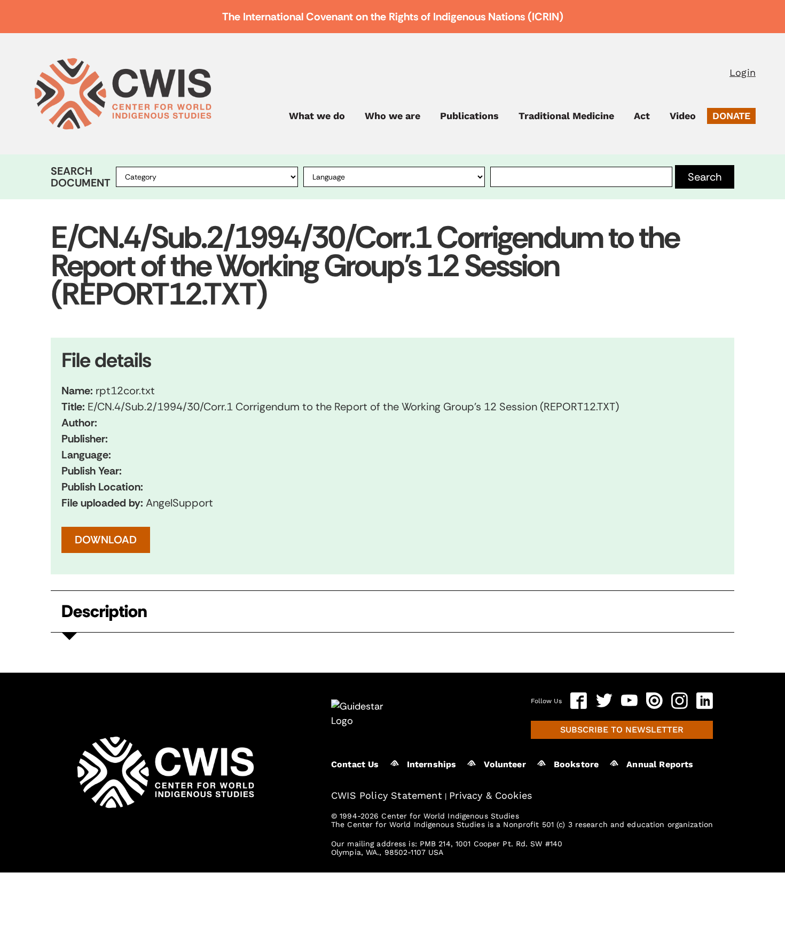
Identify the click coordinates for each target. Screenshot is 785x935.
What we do (317, 116)
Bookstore (576, 764)
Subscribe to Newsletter (622, 729)
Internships (432, 764)
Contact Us (355, 764)
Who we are (392, 116)
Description (104, 611)
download (106, 540)
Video (683, 116)
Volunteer (504, 764)
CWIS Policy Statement (386, 795)
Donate (731, 115)
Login (742, 72)
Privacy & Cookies (490, 795)
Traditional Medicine (566, 116)
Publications (469, 116)
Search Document (81, 177)
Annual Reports (659, 764)
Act (642, 116)
